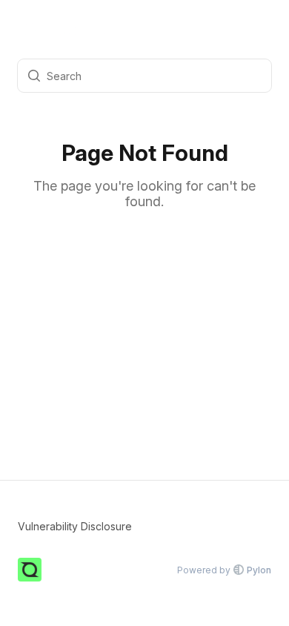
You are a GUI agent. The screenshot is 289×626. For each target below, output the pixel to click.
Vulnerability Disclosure (75, 526)
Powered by (224, 570)
